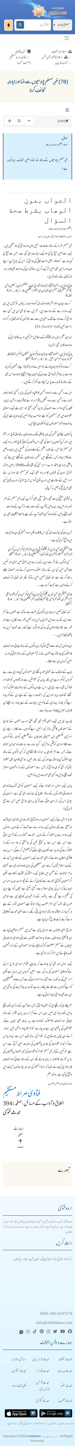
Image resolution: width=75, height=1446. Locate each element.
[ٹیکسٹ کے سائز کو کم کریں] (29, 121)
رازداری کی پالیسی (25, 1424)
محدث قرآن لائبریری (42, 1386)
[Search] (20, 25)
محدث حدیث (65, 1371)
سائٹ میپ (12, 1424)
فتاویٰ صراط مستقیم (21, 1094)
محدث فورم (43, 1371)
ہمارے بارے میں (66, 1424)
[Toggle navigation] (66, 38)
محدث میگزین (18, 1371)
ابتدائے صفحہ (20, 1132)
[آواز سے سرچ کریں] (8, 25)
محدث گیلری (42, 1401)
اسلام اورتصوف (59, 52)
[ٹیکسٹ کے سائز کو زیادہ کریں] (9, 121)
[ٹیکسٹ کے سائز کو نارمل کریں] (19, 121)
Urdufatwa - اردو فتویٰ (42, 1436)
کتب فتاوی (20, 52)
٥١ (20, 290)
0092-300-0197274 (56, 1314)
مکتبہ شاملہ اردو (19, 1386)
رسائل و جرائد (19, 1360)
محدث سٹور (66, 1386)
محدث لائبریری (40, 1360)
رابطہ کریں (52, 1424)
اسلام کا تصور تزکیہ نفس (52, 57)
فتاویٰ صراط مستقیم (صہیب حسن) (20, 60)
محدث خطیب (65, 1401)
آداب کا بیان (61, 63)
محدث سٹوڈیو (65, 1360)
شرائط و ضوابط (40, 1424)
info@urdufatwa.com (54, 1323)
